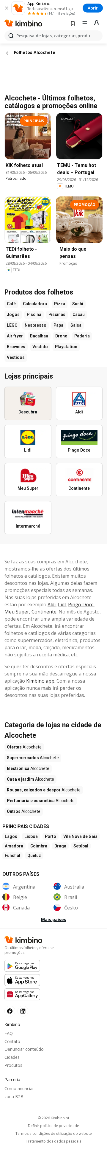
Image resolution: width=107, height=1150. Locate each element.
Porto (50, 836)
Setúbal (80, 846)
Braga (60, 846)
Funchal (12, 855)
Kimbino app (40, 681)
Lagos (11, 836)
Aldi (52, 604)
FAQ (8, 1033)
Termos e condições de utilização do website (53, 1133)
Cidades (12, 1057)
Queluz (34, 855)
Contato (12, 1041)
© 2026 (53, 1117)
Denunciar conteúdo (24, 1049)
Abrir (93, 8)
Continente (44, 611)
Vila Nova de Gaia (80, 836)
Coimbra (38, 846)
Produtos (13, 1065)
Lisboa (31, 836)
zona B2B (13, 1096)
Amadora (14, 846)
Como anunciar (19, 1088)
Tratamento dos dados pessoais (53, 1141)
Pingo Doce (81, 604)
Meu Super (16, 611)
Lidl (62, 604)
